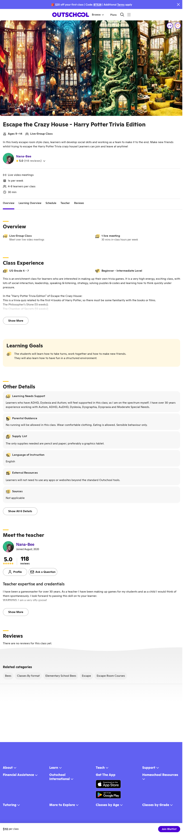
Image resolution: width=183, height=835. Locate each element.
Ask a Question (45, 572)
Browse (96, 14)
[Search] (122, 15)
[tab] (8, 203)
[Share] (170, 26)
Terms (121, 4)
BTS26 (97, 4)
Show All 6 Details (20, 511)
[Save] (178, 26)
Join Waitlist (169, 829)
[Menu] (129, 14)
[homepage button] (70, 14)
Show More (15, 321)
